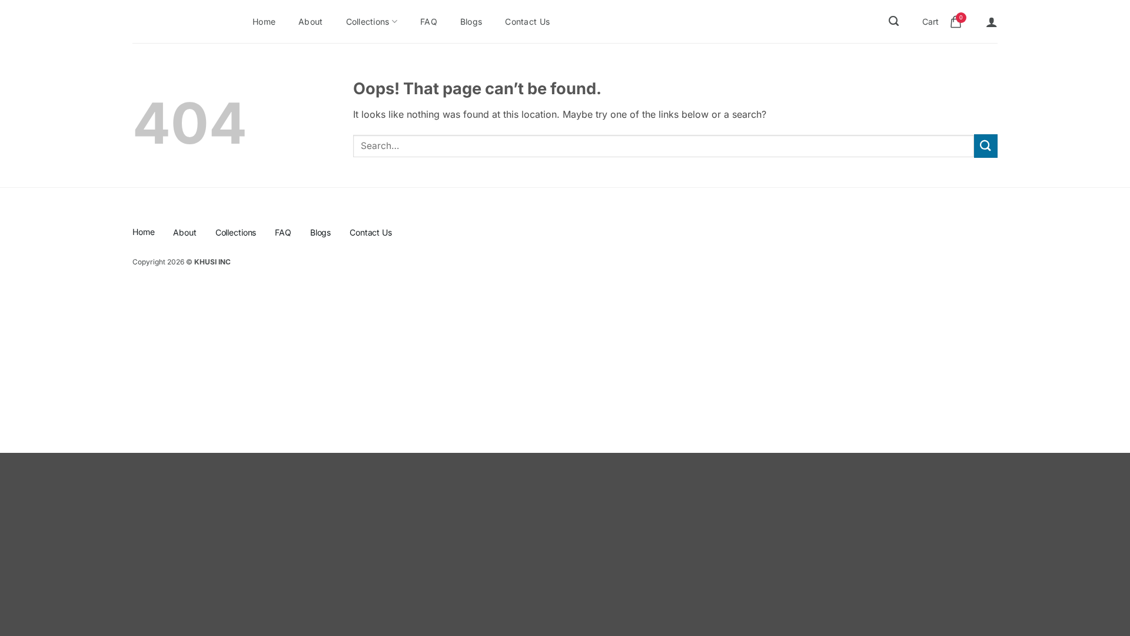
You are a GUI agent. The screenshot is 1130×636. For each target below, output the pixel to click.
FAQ (428, 21)
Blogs (471, 21)
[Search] (894, 21)
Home (263, 21)
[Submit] (986, 145)
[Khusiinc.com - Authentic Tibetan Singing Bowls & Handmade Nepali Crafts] (174, 22)
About (310, 21)
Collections (368, 21)
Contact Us (527, 21)
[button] (992, 22)
